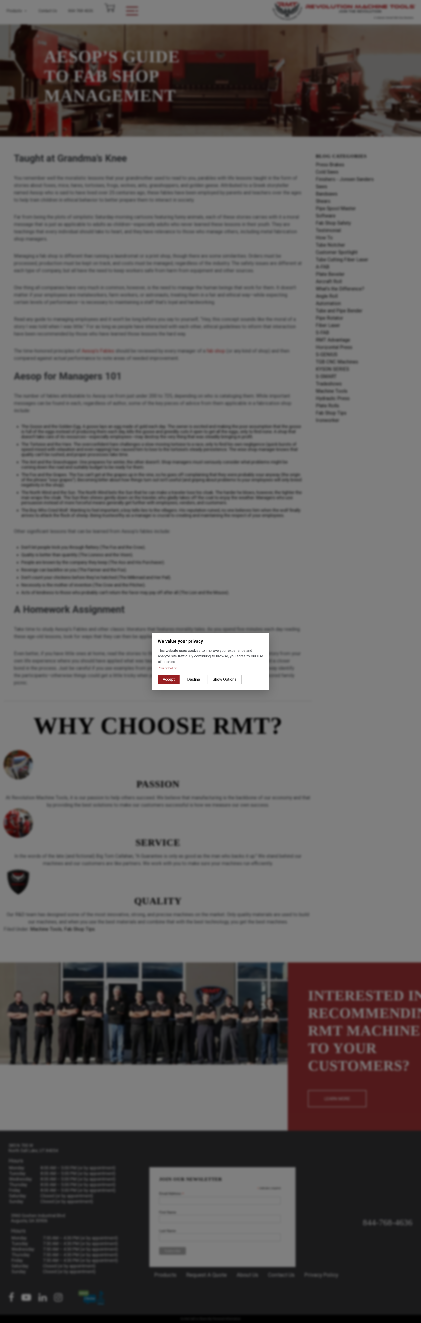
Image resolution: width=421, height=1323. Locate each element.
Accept (169, 679)
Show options (225, 679)
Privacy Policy (167, 668)
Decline (193, 679)
